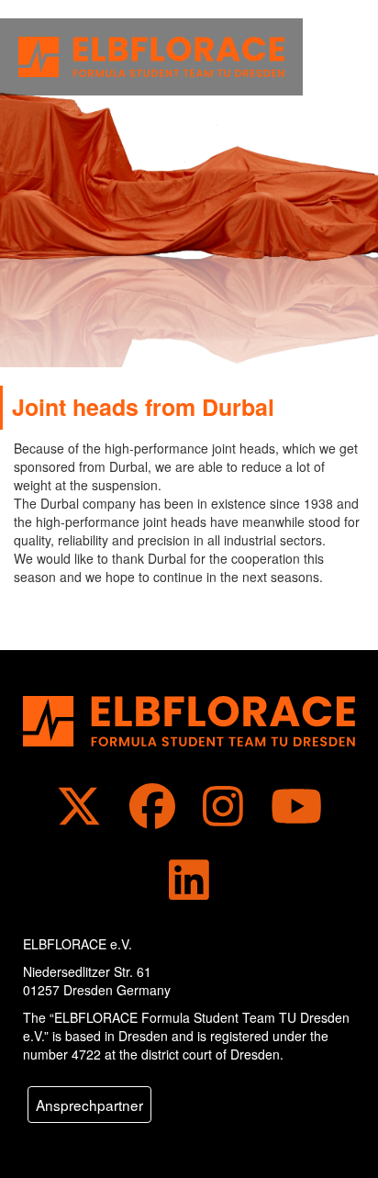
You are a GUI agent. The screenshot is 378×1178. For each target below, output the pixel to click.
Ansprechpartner (89, 1104)
